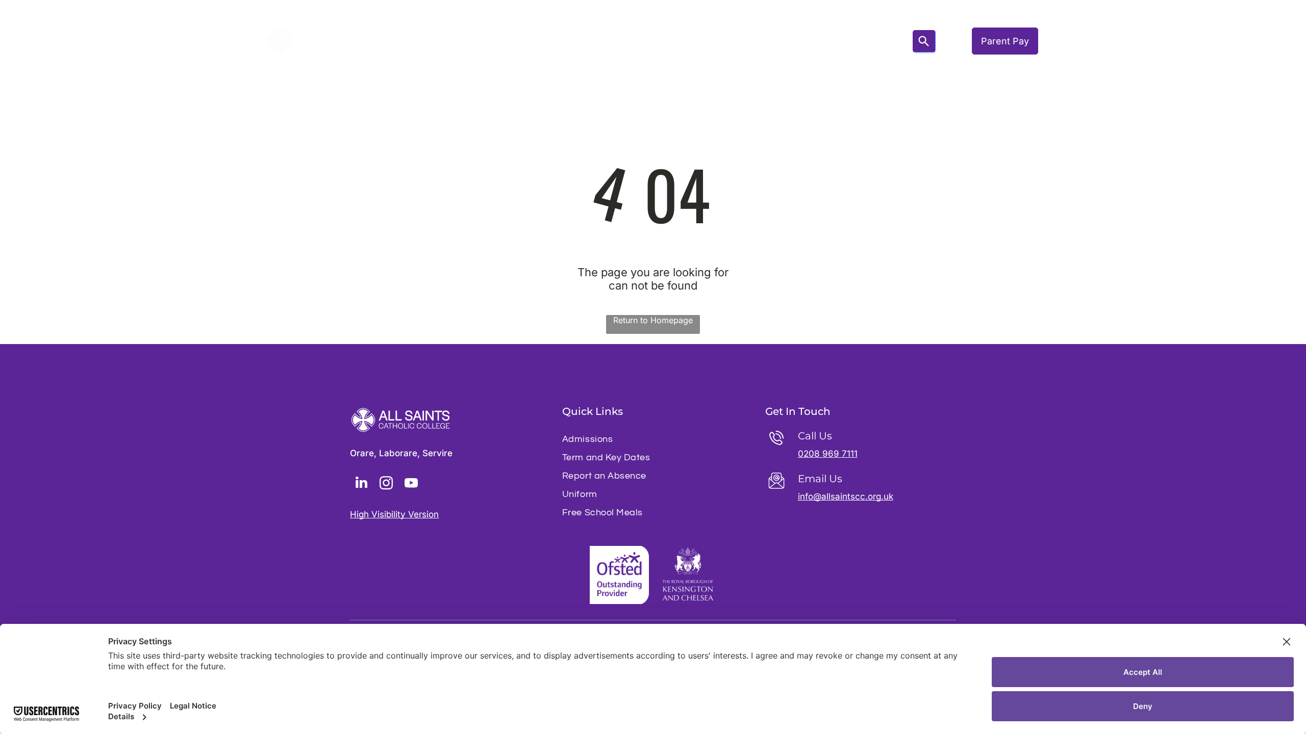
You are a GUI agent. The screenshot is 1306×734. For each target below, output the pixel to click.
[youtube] (411, 483)
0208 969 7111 (828, 454)
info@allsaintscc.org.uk (845, 496)
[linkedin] (361, 483)
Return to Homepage (653, 320)
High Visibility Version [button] (394, 514)
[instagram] (386, 483)
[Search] (924, 41)
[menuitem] (438, 41)
